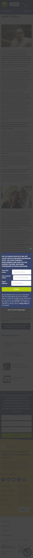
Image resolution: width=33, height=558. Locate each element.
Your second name (6, 277)
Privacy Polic (23, 303)
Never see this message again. (17, 310)
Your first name (5, 271)
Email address (5, 282)
